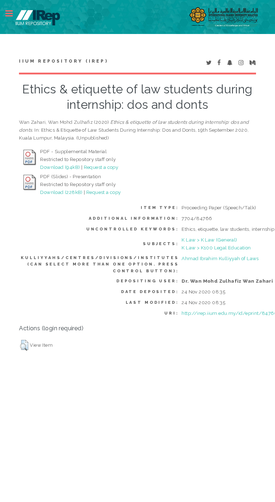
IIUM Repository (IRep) (63, 61)
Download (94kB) (60, 167)
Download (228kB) (61, 192)
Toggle (13, 13)
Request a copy (101, 167)
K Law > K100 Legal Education (216, 247)
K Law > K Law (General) (209, 240)
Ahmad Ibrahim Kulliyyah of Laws (220, 258)
